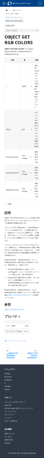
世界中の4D (9, 440)
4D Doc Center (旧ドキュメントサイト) (18, 408)
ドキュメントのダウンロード (15, 402)
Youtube (8, 386)
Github (7, 389)
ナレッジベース (10, 411)
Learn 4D (8, 405)
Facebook (8, 380)
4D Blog (7, 374)
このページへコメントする (16, 341)
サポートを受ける (11, 421)
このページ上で (11, 30)
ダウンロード (9, 415)
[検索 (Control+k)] (40, 3)
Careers (7, 443)
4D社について (9, 433)
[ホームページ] (7, 10)
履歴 (9, 204)
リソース (8, 418)
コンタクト (8, 437)
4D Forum (8, 377)
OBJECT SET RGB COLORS (17, 295)
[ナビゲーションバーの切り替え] (4, 3)
